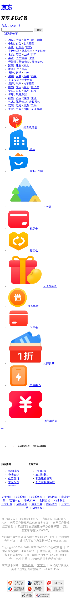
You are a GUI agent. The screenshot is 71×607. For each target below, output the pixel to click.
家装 (11, 65)
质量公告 (36, 504)
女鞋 (11, 90)
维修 (18, 105)
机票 (11, 98)
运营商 (20, 47)
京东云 (41, 565)
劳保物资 (24, 61)
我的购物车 (11, 33)
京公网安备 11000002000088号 (20, 518)
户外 (26, 72)
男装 (11, 76)
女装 (18, 76)
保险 (26, 109)
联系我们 (21, 496)
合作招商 (51, 496)
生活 (34, 98)
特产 (34, 54)
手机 (11, 47)
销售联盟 (59, 500)
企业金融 (36, 109)
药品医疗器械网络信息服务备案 (29, 522)
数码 (29, 47)
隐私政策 (51, 504)
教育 (26, 87)
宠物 (31, 58)
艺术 (11, 101)
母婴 (11, 94)
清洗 (26, 105)
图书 (11, 87)
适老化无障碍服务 (27, 595)
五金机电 (37, 61)
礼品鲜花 (21, 101)
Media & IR (38, 507)
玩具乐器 (21, 94)
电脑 (11, 43)
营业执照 (22, 558)
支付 (11, 109)
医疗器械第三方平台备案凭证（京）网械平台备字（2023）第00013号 (35, 555)
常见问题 (13, 482)
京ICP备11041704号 (54, 518)
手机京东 (29, 500)
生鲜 (26, 54)
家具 (26, 65)
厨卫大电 (36, 39)
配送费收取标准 (45, 482)
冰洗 (11, 39)
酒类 (18, 54)
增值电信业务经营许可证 (47, 558)
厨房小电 (26, 50)
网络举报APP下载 (35, 589)
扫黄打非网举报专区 (55, 589)
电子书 (35, 87)
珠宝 (34, 90)
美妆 (11, 58)
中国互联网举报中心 (16, 589)
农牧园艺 (34, 101)
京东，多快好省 (11, 25)
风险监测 (21, 504)
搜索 (38, 29)
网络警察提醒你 (35, 583)
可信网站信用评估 (16, 583)
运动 (18, 72)
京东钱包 (28, 565)
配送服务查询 (44, 478)
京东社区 (6, 504)
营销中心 (14, 500)
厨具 (24, 69)
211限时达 (42, 474)
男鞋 (11, 72)
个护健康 (39, 50)
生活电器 (13, 50)
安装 (11, 105)
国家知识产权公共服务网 (42, 595)
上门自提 (41, 470)
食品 (11, 54)
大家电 (12, 486)
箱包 (18, 90)
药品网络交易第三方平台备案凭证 (39, 526)
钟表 (26, 90)
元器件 (12, 61)
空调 (18, 39)
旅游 (26, 98)
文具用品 (28, 43)
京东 (6, 7)
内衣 (34, 76)
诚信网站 (55, 583)
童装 (26, 76)
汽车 (18, 83)
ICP (4, 522)
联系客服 (36, 496)
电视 (26, 39)
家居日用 (13, 69)
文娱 (18, 87)
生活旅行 (13, 478)
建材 (18, 65)
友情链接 (44, 500)
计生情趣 (26, 79)
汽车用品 (28, 83)
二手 (34, 105)
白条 (18, 109)
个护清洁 (21, 58)
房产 (11, 83)
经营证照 (45, 551)
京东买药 (13, 79)
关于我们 (6, 496)
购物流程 (13, 470)
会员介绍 (13, 474)
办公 (18, 43)
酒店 (18, 98)
